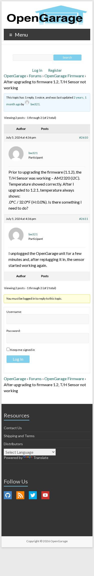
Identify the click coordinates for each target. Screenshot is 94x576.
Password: (14, 331)
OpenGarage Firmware (64, 75)
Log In (37, 70)
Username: (14, 312)
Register (55, 70)
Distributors (13, 444)
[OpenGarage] (47, 15)
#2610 (83, 137)
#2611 (83, 219)
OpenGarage (15, 75)
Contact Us (13, 428)
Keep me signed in (22, 350)
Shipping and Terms (19, 436)
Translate (40, 457)
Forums (35, 75)
